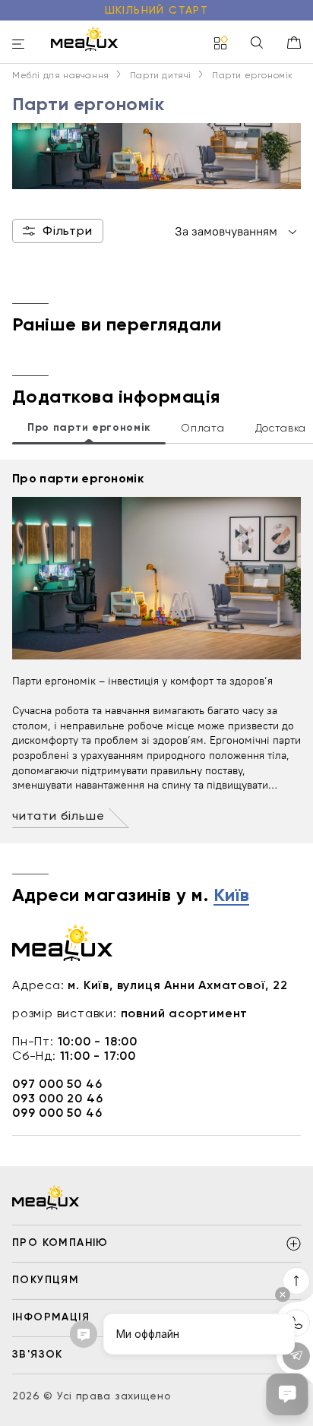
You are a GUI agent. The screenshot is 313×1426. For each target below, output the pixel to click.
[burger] (18, 45)
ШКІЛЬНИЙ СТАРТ (157, 10)
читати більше (58, 815)
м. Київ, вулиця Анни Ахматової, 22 (177, 985)
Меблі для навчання (60, 75)
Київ (231, 896)
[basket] (294, 42)
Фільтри (68, 230)
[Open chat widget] (287, 1394)
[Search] (257, 43)
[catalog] (221, 44)
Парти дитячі (160, 75)
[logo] (84, 39)
